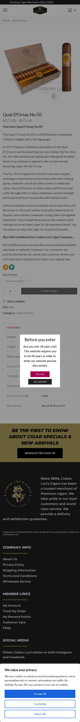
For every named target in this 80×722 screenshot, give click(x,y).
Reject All (40, 713)
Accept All (40, 693)
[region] (40, 693)
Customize (40, 703)
